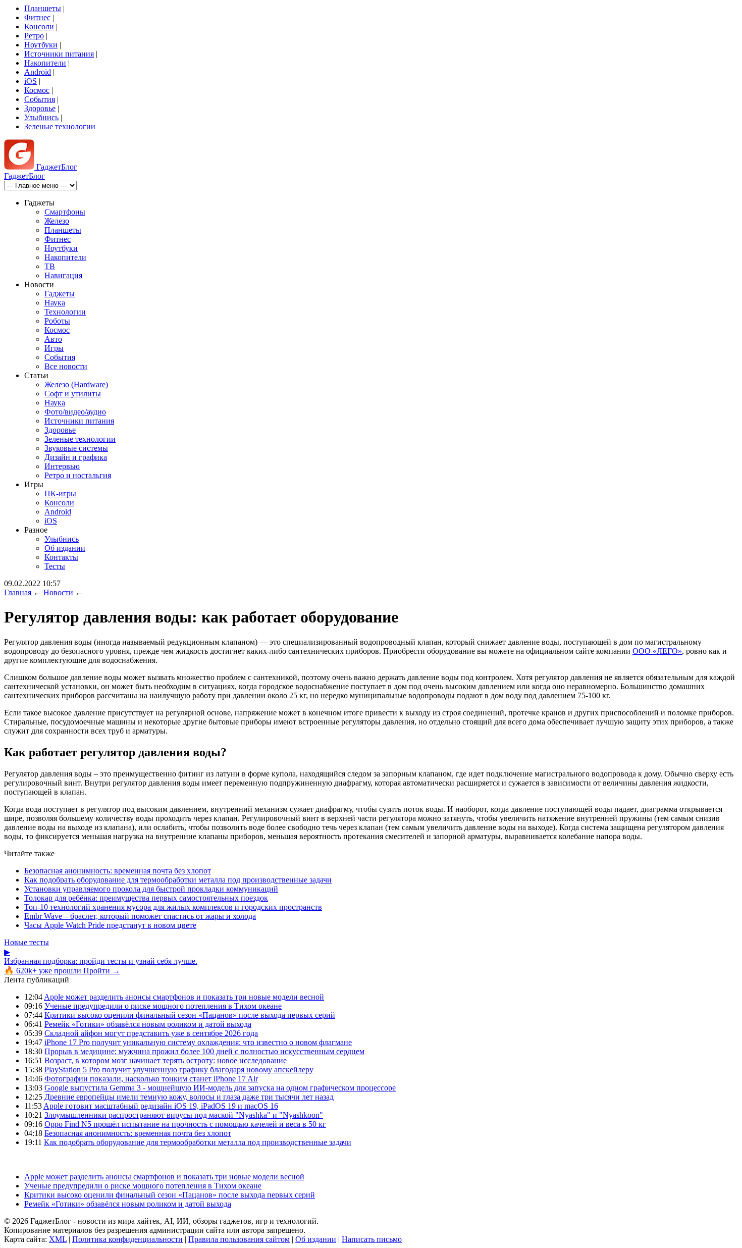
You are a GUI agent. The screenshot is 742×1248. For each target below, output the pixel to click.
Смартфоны (64, 211)
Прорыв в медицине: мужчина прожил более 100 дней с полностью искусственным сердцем (204, 1051)
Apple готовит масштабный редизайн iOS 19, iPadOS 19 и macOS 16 (160, 1106)
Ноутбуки (41, 44)
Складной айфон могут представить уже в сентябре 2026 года (151, 1033)
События (39, 99)
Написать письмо (372, 1239)
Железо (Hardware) (76, 384)
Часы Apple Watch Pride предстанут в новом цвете (110, 925)
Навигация (63, 275)
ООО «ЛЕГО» (657, 651)
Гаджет (55, 167)
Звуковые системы (76, 448)
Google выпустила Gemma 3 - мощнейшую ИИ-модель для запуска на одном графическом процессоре (220, 1087)
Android (37, 72)
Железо (56, 221)
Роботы (57, 321)
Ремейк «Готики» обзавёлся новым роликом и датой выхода (147, 1024)
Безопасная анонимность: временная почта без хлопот (117, 870)
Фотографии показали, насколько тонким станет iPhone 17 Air (151, 1078)
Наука (54, 302)
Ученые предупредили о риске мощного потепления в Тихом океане (163, 1006)
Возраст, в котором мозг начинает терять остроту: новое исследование (165, 1060)
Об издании (64, 548)
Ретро (34, 35)
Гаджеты (59, 293)
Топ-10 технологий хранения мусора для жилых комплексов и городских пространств (173, 907)
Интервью (62, 466)
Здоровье (40, 108)
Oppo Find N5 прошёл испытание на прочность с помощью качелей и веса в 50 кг (185, 1124)
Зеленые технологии (59, 126)
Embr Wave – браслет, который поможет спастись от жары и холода (140, 916)
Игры (54, 348)
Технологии (65, 311)
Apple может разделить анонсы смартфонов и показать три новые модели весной (184, 997)
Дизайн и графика (75, 457)
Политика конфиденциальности (127, 1239)
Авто (53, 339)
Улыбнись (41, 117)
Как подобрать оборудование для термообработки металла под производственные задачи (178, 879)
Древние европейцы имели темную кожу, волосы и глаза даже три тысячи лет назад (189, 1097)
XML (58, 1239)
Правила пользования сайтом (239, 1239)
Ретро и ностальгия (77, 475)
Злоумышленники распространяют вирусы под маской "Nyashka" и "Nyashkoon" (183, 1115)
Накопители (45, 63)
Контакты (61, 557)
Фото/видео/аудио (75, 411)
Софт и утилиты (72, 393)
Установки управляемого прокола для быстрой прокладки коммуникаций (151, 889)
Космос (36, 90)
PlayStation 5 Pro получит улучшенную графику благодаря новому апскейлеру (178, 1069)
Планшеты (42, 8)
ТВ (49, 266)
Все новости (65, 366)
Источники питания (59, 53)
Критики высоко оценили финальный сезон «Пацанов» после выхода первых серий (189, 1015)
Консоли (39, 26)
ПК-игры (60, 493)
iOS (30, 81)
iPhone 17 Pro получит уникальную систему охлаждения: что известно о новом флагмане (198, 1042)
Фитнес (37, 17)
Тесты (54, 566)
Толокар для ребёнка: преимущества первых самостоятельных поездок (146, 898)
